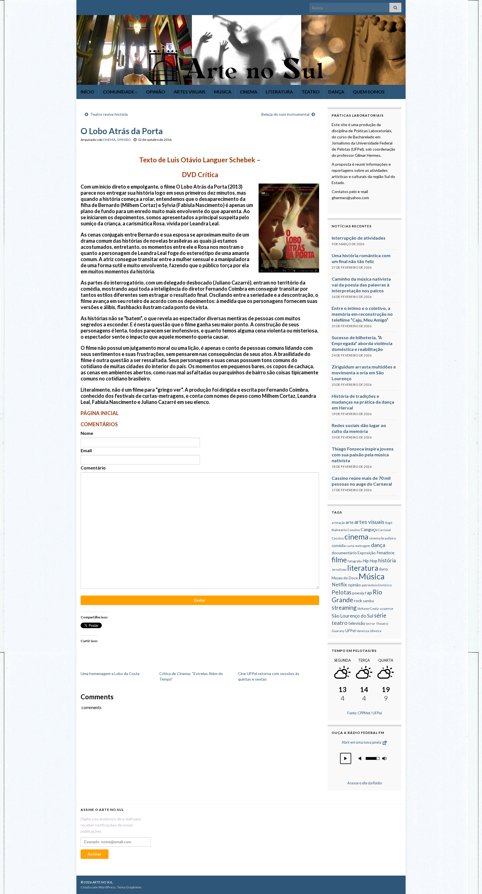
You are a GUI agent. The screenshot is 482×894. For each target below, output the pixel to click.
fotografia (355, 561)
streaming (344, 607)
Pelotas (341, 592)
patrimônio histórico (377, 585)
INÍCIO (87, 91)
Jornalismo (339, 569)
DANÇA (336, 91)
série (380, 615)
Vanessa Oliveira (368, 631)
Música (371, 576)
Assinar (95, 854)
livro (383, 569)
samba (368, 601)
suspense (386, 608)
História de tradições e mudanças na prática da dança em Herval (363, 401)
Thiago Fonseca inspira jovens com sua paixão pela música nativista (363, 454)
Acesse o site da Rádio (364, 783)
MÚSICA (222, 91)
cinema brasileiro (382, 538)
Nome (87, 433)
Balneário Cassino (346, 530)
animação (338, 522)
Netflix (339, 584)
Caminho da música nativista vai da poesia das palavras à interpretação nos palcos (361, 284)
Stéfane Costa (368, 608)
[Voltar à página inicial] (241, 50)
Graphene (133, 887)
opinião (354, 584)
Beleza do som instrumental (285, 114)
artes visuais (369, 522)
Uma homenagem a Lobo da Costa (110, 673)
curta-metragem (358, 546)
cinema (356, 536)
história (387, 560)
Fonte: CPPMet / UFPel (364, 713)
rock (358, 600)
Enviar (200, 600)
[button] (345, 758)
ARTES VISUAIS (189, 91)
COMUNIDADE (119, 91)
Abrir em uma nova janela (362, 742)
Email (86, 450)
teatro (340, 622)
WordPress (107, 887)
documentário (344, 552)
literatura (362, 567)
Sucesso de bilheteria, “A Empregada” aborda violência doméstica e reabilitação (362, 343)
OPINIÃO (155, 91)
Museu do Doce (345, 578)
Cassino (338, 538)
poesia (358, 593)
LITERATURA (279, 91)
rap (368, 593)
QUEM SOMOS (369, 91)
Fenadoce (385, 552)
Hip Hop (370, 560)
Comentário (93, 467)
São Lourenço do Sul (352, 616)
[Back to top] (469, 881)
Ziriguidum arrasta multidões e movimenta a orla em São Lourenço (364, 372)
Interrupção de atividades (358, 237)
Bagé (388, 522)
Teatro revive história (109, 114)
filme (339, 559)
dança (378, 545)
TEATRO (311, 91)
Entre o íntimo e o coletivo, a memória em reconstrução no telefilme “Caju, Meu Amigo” (362, 313)
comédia (339, 545)
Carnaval (384, 530)
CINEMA (248, 91)
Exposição (367, 552)
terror (370, 623)
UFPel (350, 630)
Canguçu (369, 529)
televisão (356, 623)
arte (349, 522)
